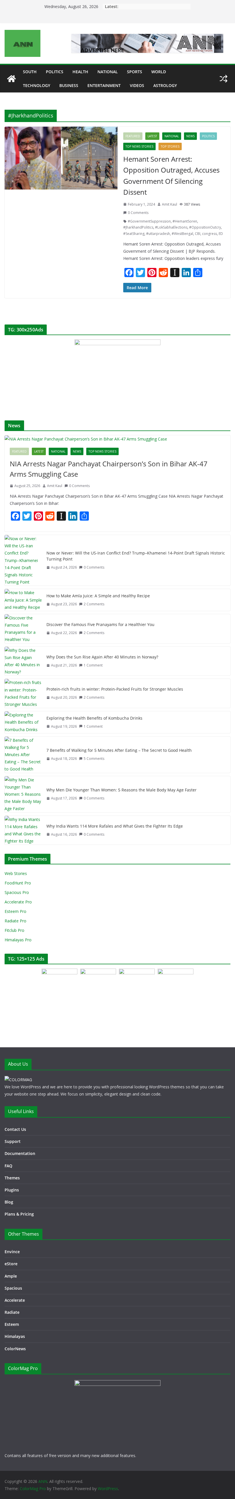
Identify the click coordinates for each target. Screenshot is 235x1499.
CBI (197, 233)
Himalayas (15, 1336)
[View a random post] (223, 79)
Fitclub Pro (14, 930)
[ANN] (11, 79)
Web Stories (16, 873)
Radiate (12, 1312)
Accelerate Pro (18, 902)
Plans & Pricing (19, 1214)
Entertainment (104, 85)
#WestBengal (182, 233)
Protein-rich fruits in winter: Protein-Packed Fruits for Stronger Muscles (114, 689)
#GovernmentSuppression (149, 221)
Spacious (13, 1288)
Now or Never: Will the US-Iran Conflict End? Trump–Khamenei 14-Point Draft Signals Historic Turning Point (135, 556)
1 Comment (93, 665)
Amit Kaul (169, 204)
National (107, 71)
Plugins (12, 1190)
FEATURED (133, 136)
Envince (12, 1251)
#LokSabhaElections (171, 227)
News (190, 136)
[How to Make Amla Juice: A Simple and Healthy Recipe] (23, 600)
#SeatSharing (133, 233)
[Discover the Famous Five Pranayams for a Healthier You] (23, 628)
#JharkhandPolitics (138, 227)
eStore (11, 1263)
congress (209, 233)
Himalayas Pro (18, 939)
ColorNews (15, 1348)
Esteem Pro (15, 911)
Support (13, 1141)
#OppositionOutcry (205, 227)
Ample (11, 1276)
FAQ (8, 1165)
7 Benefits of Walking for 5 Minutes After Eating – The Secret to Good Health (119, 750)
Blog (9, 1202)
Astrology (165, 85)
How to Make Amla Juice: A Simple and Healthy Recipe (98, 595)
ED (221, 233)
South (30, 71)
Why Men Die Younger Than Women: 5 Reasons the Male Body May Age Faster (121, 790)
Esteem (12, 1324)
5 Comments (94, 758)
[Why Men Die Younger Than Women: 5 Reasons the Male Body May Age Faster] (23, 794)
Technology (36, 85)
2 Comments (94, 604)
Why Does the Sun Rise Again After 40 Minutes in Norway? (102, 657)
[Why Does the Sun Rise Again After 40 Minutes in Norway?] (23, 661)
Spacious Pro (17, 892)
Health (80, 71)
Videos (137, 85)
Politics (54, 71)
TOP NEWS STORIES (139, 146)
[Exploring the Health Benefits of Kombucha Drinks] (23, 722)
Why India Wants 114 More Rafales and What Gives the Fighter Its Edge (114, 826)
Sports (134, 71)
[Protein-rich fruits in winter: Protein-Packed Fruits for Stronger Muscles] (23, 693)
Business (68, 85)
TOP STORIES (170, 146)
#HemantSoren (185, 221)
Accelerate (15, 1300)
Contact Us (15, 1129)
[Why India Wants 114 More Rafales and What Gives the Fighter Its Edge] (23, 830)
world (158, 71)
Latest (152, 136)
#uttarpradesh (158, 233)
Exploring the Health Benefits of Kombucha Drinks (94, 718)
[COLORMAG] (18, 1079)
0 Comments (138, 212)
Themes (12, 1178)
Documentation (20, 1153)
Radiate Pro (15, 921)
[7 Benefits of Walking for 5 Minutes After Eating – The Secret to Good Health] (23, 755)
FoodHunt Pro (18, 883)
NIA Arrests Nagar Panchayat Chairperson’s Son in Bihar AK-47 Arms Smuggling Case (108, 469)
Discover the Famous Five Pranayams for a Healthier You (100, 624)
